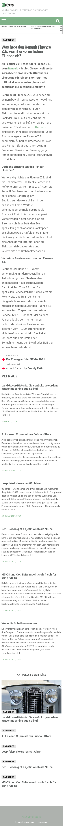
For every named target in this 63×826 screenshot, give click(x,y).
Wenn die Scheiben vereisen (19, 623)
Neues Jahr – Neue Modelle (14, 27)
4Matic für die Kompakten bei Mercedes (43, 27)
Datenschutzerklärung (25, 822)
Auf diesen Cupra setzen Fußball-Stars (26, 434)
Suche (57, 21)
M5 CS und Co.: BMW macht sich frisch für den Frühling (29, 576)
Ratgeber (8, 40)
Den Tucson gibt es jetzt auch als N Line (27, 529)
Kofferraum (39, 127)
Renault (13, 68)
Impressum (43, 822)
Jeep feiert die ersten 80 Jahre (21, 483)
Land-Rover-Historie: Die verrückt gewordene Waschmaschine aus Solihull (30, 387)
